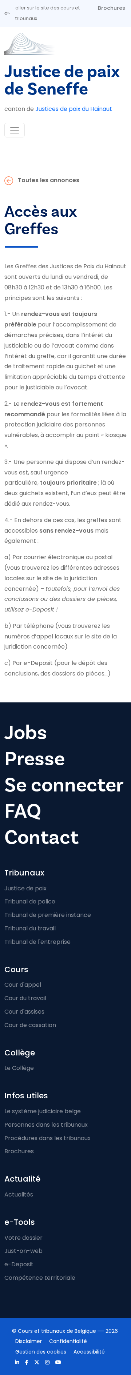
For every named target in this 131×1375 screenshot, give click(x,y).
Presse (34, 759)
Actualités (18, 1194)
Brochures (111, 8)
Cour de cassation (30, 1025)
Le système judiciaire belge (42, 1111)
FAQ (22, 811)
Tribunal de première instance (47, 915)
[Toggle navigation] (14, 130)
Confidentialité (68, 1341)
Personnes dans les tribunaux (46, 1125)
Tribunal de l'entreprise (37, 942)
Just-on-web (23, 1251)
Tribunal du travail (30, 928)
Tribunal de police (29, 901)
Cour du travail (25, 998)
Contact (41, 837)
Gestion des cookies (40, 1351)
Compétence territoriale (39, 1278)
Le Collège (19, 1068)
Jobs (25, 733)
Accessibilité (89, 1351)
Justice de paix (25, 888)
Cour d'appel (22, 985)
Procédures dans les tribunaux (47, 1138)
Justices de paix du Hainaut (73, 109)
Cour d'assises (24, 1011)
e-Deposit (18, 1264)
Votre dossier (23, 1238)
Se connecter (64, 785)
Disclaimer (28, 1341)
